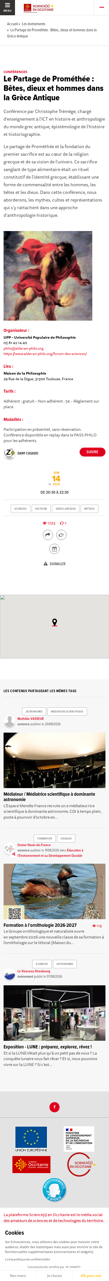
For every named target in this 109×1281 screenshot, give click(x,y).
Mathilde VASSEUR (30, 719)
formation (44, 839)
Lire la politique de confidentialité (27, 1259)
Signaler (57, 564)
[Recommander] (61, 535)
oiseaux (66, 839)
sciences (20, 509)
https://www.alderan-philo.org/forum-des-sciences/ (45, 354)
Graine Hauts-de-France (34, 845)
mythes (89, 509)
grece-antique (66, 509)
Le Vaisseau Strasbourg (33, 971)
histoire (41, 509)
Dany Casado (27, 453)
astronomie (34, 712)
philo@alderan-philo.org (23, 348)
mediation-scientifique (67, 712)
